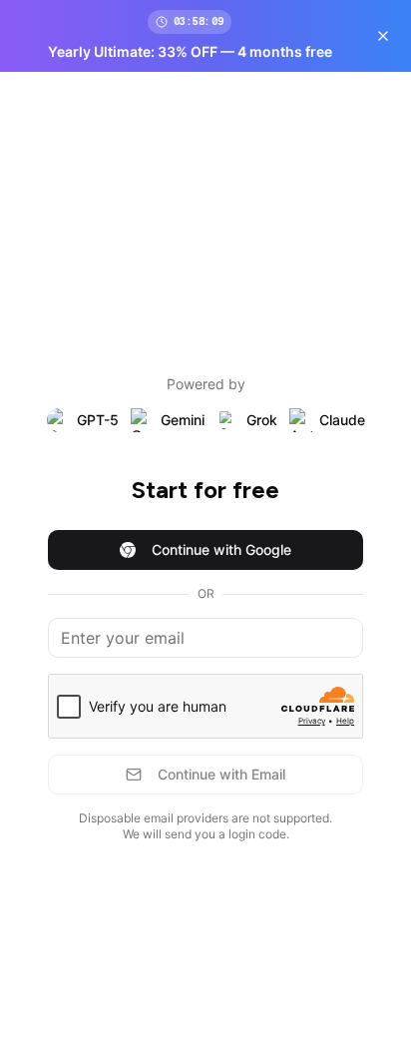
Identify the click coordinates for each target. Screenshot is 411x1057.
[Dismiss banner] (383, 36)
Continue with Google (221, 549)
